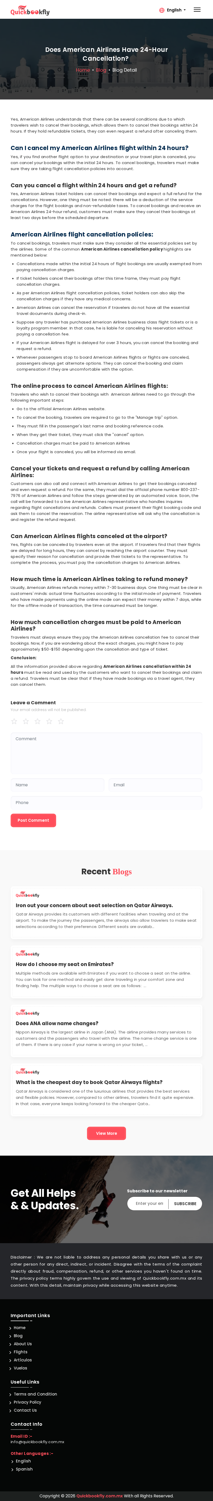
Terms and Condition (35, 1394)
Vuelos (20, 1368)
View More (106, 1133)
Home (83, 70)
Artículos (23, 1360)
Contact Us (25, 1410)
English (23, 1461)
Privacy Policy (27, 1402)
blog (101, 70)
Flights (21, 1352)
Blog (18, 1335)
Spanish (24, 1469)
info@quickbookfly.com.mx (37, 1441)
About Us (23, 1344)
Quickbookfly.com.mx (99, 1496)
